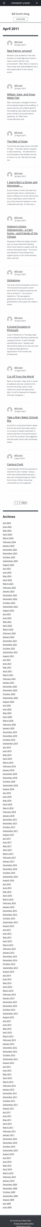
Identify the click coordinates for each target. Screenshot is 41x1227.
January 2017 (8, 861)
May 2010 (7, 1165)
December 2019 (10, 732)
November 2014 (10, 960)
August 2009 (8, 1199)
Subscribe (20, 19)
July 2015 (7, 930)
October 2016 (9, 872)
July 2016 (7, 884)
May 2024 (7, 530)
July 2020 (7, 705)
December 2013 (10, 1002)
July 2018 (7, 793)
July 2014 (7, 975)
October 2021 (9, 648)
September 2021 (10, 652)
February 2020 (9, 724)
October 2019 (9, 739)
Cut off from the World (20, 376)
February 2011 (9, 1131)
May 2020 (7, 713)
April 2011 (7, 1123)
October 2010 (9, 1146)
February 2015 (9, 948)
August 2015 (8, 926)
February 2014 (9, 994)
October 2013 (9, 1009)
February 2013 (9, 1040)
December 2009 (10, 1184)
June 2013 (7, 1025)
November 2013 (10, 1006)
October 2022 (9, 603)
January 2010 (8, 1180)
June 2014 (7, 979)
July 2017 (7, 838)
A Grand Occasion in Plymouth (18, 328)
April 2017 (7, 850)
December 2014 (10, 956)
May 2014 (7, 983)
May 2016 (7, 892)
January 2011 (8, 1135)
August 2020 (8, 701)
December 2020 (10, 686)
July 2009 (7, 1203)
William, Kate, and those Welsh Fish (21, 96)
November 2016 (10, 869)
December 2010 (10, 1139)
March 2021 (8, 675)
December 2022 (10, 595)
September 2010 (10, 1150)
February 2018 (9, 812)
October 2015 (9, 918)
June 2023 (7, 572)
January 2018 (8, 815)
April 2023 (7, 580)
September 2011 (10, 1104)
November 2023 (10, 553)
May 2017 (7, 846)
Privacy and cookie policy (23, 1223)
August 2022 (8, 610)
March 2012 (8, 1082)
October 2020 (9, 694)
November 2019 (10, 736)
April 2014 (7, 986)
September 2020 (10, 698)
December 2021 (10, 641)
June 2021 (7, 663)
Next (24, 502)
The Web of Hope (17, 141)
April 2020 (7, 717)
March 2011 (8, 1127)
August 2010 (8, 1154)
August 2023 (8, 565)
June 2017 (7, 842)
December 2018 (10, 774)
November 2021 (10, 644)
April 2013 (7, 1032)
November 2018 (10, 777)
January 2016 (8, 907)
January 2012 (8, 1089)
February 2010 (9, 1177)
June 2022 (7, 618)
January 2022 (8, 637)
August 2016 (8, 880)
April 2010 (7, 1169)
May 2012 (7, 1074)
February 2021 (9, 679)
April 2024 (7, 534)
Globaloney (13, 280)
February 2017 (9, 857)
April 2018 (7, 804)
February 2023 (9, 587)
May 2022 (7, 622)
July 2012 (7, 1066)
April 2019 (7, 758)
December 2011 (10, 1093)
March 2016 (8, 899)
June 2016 (7, 888)
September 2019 (10, 743)
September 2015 (10, 922)
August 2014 (8, 971)
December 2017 (10, 819)
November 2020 (10, 690)
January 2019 (8, 770)
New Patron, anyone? (19, 50)
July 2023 (7, 568)
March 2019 (8, 762)
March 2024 (8, 538)
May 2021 (7, 667)
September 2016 (10, 876)
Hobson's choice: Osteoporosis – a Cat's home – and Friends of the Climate (22, 231)
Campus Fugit (15, 464)
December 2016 (10, 865)
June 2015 (7, 933)
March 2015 (8, 945)
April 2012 (7, 1078)
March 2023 (8, 583)
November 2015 (10, 914)
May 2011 (7, 1120)
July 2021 (7, 660)
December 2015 (10, 910)
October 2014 (9, 964)
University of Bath (20, 3)
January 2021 (8, 682)
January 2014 (8, 998)
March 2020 (8, 720)
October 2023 (9, 557)
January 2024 (8, 545)
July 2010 (7, 1158)
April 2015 (7, 941)
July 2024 (7, 523)
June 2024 (7, 527)
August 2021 (8, 656)
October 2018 (9, 781)
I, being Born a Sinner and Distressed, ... (22, 183)
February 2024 (9, 542)
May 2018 (7, 800)
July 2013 (7, 1021)
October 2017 (9, 827)
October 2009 (9, 1192)
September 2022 (10, 606)
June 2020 (7, 709)
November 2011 (10, 1097)
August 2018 (8, 789)
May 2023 (7, 576)
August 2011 (8, 1108)
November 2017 (10, 823)
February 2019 (9, 766)
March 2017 (8, 853)
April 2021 (7, 671)
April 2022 (7, 625)
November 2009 (10, 1188)
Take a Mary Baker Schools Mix (22, 418)
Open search (37, 3)
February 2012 (9, 1085)
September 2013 (10, 1013)
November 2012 (10, 1051)
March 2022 (8, 629)
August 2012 (8, 1063)
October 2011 (9, 1101)
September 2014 (10, 968)
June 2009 (7, 1207)
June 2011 (7, 1116)
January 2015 (8, 952)
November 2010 (10, 1142)
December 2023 (10, 549)
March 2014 (8, 990)
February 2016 (9, 903)
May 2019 (7, 755)
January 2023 (8, 591)
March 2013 (8, 1036)
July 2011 (7, 1112)
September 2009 (10, 1196)
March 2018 (8, 808)
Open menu (4, 3)
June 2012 (7, 1070)
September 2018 (10, 785)
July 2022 (7, 614)
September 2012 (10, 1059)
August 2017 (8, 834)
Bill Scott (18, 42)
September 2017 (10, 831)
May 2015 (7, 937)
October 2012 (9, 1055)
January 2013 (8, 1044)
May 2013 (7, 1028)
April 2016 (7, 895)
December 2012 (10, 1047)
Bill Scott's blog (20, 14)
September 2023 (10, 561)
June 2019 (7, 751)
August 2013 (8, 1017)
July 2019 (7, 747)
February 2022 (9, 633)
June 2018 (7, 796)
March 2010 (8, 1173)
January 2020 (8, 728)
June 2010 (7, 1161)
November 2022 (10, 599)
